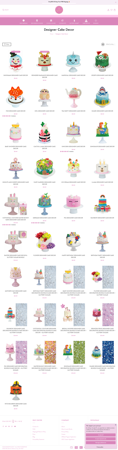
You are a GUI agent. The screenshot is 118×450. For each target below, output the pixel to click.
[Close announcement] (115, 2)
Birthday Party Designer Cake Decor (102, 256)
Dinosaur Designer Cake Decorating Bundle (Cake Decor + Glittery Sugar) (73, 368)
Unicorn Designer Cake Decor (73, 147)
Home (51, 34)
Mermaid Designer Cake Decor (44, 218)
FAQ (34, 429)
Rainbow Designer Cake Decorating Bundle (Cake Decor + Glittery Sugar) (16, 331)
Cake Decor (86, 23)
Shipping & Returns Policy (39, 432)
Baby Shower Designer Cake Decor (15, 148)
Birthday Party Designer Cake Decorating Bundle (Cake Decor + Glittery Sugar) (45, 293)
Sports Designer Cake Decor (102, 75)
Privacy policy (100, 447)
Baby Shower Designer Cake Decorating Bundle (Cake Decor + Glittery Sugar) (73, 293)
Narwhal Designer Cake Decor (73, 75)
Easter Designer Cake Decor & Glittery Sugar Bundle (15, 256)
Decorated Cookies (37, 23)
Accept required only (100, 439)
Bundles (95, 23)
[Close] (115, 425)
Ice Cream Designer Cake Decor (73, 182)
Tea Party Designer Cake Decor (73, 111)
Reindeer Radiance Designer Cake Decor (45, 76)
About (63, 426)
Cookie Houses (51, 23)
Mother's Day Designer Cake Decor (15, 292)
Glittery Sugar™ (74, 23)
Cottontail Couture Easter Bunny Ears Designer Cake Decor (16, 219)
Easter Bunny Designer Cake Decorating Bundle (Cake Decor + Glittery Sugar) (45, 368)
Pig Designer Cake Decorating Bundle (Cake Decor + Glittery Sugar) (15, 368)
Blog (34, 437)
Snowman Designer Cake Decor (16, 75)
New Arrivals (23, 23)
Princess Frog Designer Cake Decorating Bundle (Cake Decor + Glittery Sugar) (102, 331)
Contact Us (35, 426)
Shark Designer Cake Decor (102, 111)
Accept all (100, 435)
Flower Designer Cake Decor (44, 255)
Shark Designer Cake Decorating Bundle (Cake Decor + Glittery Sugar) (102, 368)
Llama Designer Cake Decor (102, 182)
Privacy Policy (64, 432)
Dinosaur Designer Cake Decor (102, 147)
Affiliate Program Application (68, 437)
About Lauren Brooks (66, 429)
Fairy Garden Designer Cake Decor (44, 183)
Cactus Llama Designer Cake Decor (44, 148)
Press (34, 434)
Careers (63, 434)
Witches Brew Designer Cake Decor (16, 405)
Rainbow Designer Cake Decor (102, 218)
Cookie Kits (62, 23)
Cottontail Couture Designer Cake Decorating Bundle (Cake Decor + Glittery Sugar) (44, 331)
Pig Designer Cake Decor (73, 218)
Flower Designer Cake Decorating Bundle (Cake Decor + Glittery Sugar (102, 293)
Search (7, 10)
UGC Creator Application (67, 439)
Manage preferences (100, 442)
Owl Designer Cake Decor (44, 111)
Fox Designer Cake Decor (15, 111)
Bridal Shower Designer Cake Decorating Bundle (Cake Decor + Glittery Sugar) (73, 331)
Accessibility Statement (38, 439)
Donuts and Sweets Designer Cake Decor (16, 183)
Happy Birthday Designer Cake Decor (73, 256)
